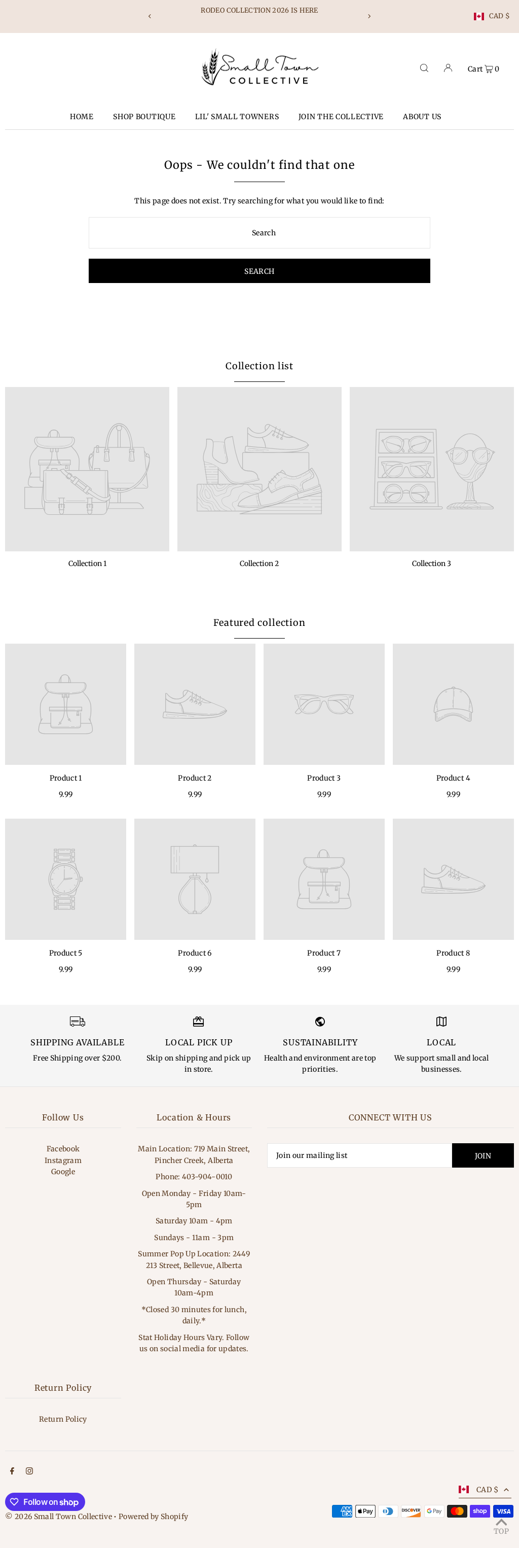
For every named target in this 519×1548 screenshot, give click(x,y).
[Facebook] (12, 1471)
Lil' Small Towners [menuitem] (237, 116)
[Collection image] (87, 469)
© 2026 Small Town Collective (58, 1516)
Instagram (63, 1160)
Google (63, 1171)
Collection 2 (259, 563)
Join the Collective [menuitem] (341, 116)
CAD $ (499, 16)
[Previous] (150, 16)
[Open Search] (424, 68)
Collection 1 (87, 563)
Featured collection (259, 622)
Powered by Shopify (153, 1516)
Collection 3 (431, 563)
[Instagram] (29, 1471)
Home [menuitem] (82, 116)
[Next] (369, 16)
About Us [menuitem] (422, 116)
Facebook (63, 1148)
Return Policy (63, 1419)
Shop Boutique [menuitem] (144, 116)
